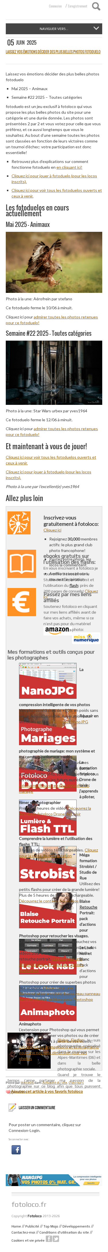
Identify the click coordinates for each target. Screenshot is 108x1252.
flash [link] (73, 585)
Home (16, 1226)
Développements (76, 1226)
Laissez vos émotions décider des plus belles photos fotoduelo (53, 51)
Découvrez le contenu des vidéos (49, 900)
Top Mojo (50, 1226)
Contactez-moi (23, 1232)
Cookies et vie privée (28, 1240)
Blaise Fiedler (70, 1039)
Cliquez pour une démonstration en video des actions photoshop (51, 964)
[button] (16, 1149)
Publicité (32, 1226)
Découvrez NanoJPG (69, 721)
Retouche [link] (88, 906)
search (96, 6)
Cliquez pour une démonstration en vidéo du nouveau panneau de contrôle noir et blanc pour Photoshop (59, 993)
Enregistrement (77, 6)
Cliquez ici (52, 530)
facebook (49, 1239)
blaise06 (27, 1082)
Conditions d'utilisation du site (64, 1232)
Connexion (55, 6)
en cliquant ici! (69, 167)
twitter (56, 1239)
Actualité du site (54, 1082)
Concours (76, 1082)
